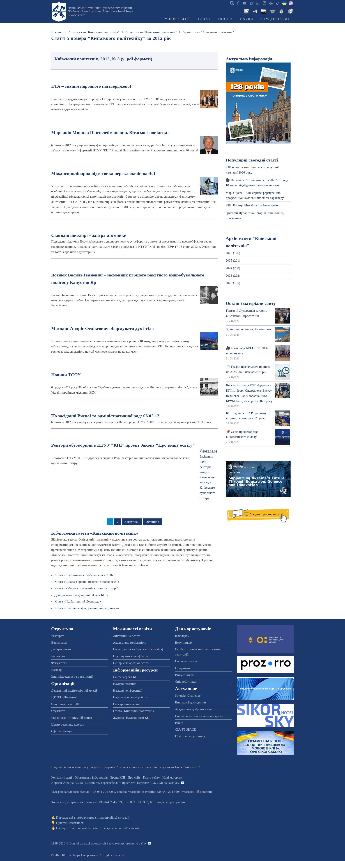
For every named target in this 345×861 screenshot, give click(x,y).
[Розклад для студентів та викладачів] (263, 11)
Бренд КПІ (117, 777)
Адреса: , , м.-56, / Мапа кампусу (115, 782)
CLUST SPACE (185, 729)
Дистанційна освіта (126, 636)
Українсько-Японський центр (71, 717)
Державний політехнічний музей (74, 690)
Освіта (225, 19)
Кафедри (57, 669)
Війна (179, 723)
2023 (229, 275)
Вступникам (183, 642)
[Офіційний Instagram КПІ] (264, 3)
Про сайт (134, 777)
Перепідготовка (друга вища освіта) (138, 649)
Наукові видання (124, 683)
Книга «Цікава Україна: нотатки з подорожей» (86, 581)
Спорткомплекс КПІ (65, 704)
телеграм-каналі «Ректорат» (120, 828)
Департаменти (61, 649)
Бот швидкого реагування (167, 802)
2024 (229, 268)
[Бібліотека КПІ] (281, 11)
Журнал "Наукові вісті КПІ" (132, 717)
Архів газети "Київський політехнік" (93, 32)
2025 (229, 260)
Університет (177, 19)
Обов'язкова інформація (91, 777)
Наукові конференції (127, 690)
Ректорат (57, 636)
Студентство (274, 19)
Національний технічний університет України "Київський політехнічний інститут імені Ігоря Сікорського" (100, 11)
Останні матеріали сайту (251, 303)
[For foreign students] (290, 11)
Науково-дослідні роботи (130, 697)
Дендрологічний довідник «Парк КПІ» (81, 595)
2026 (229, 253)
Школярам (182, 636)
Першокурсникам (187, 661)
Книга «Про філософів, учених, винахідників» (86, 608)
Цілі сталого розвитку (190, 736)
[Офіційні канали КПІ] (251, 3)
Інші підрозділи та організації (72, 676)
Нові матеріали (172, 777)
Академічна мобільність (129, 642)
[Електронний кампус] (272, 11)
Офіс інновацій (62, 731)
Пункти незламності (70, 823)
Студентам (182, 668)
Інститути (58, 656)
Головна (56, 32)
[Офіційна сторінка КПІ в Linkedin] (258, 3)
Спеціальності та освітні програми (199, 716)
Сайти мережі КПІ (126, 677)
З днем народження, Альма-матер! (249, 329)
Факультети (59, 663)
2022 (229, 283)
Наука (247, 19)
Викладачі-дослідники (190, 702)
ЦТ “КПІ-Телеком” (64, 697)
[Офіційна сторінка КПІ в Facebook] (238, 3)
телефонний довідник (197, 791)
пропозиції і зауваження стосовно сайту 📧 (121, 843)
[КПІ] (284, 3)
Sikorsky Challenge (188, 695)
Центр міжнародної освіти (131, 663)
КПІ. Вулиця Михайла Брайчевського (252, 205)
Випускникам (184, 675)
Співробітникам (186, 681)
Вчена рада (59, 642)
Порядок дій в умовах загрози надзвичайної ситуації (92, 817)
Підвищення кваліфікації (130, 656)
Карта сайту (151, 777)
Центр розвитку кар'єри (67, 724)
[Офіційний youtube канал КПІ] (244, 3)
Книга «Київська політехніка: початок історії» (86, 588)
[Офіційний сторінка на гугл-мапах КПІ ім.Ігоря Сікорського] (271, 3)
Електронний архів (126, 704)
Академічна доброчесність (193, 709)
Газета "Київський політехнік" (134, 711)
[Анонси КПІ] (254, 11)
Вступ (204, 19)
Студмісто (58, 711)
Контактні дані (61, 777)
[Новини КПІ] (246, 11)
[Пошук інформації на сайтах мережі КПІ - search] (231, 3)
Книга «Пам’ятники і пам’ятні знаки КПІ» (84, 575)
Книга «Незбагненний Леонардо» (77, 601)
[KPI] (291, 3)
